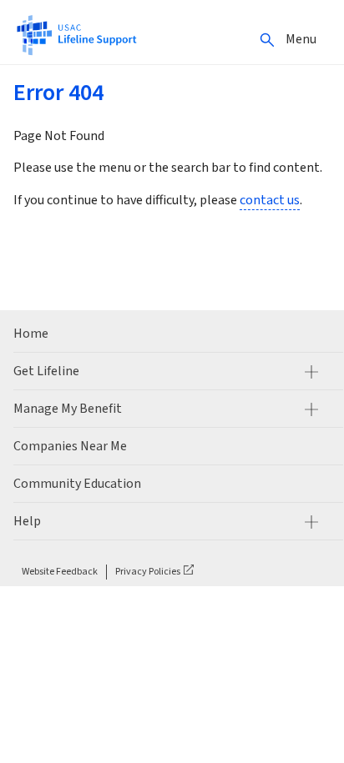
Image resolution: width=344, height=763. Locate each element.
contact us (270, 200)
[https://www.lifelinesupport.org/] (76, 34)
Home (30, 333)
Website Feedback (60, 572)
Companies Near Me (70, 446)
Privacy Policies (147, 572)
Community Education (77, 483)
